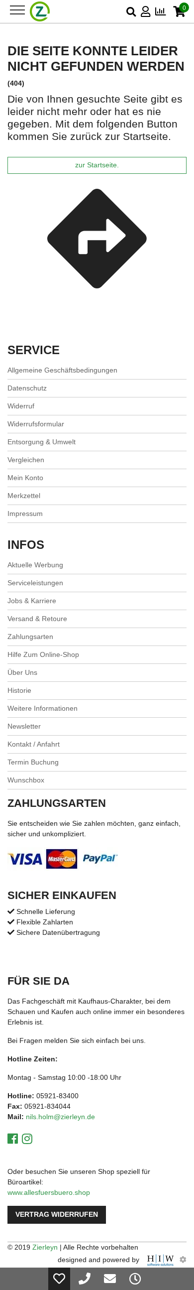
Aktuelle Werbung (35, 565)
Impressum (25, 513)
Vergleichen (25, 460)
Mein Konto (25, 478)
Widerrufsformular (35, 424)
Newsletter (24, 726)
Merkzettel (23, 496)
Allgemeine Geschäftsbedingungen (62, 370)
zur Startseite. (97, 165)
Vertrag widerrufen (56, 1214)
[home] (40, 11)
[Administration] (183, 1260)
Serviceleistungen (35, 583)
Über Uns (22, 672)
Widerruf (20, 406)
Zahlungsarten (30, 637)
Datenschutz (27, 388)
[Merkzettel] (59, 1279)
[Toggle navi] (17, 10)
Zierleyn (45, 1247)
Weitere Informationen (42, 708)
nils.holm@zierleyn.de (60, 1117)
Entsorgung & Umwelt (41, 442)
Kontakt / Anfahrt (33, 744)
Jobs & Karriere (31, 601)
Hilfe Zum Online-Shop (43, 654)
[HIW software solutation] (161, 1260)
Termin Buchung (33, 762)
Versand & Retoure (37, 619)
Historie (19, 690)
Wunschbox (25, 780)
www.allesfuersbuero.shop (48, 1192)
